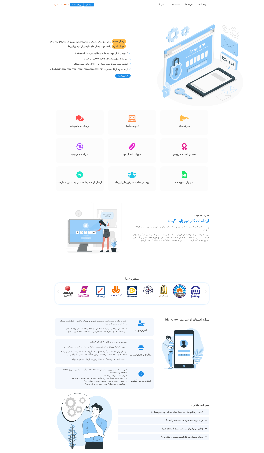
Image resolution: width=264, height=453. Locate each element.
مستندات (176, 4)
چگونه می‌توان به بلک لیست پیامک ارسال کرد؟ (182, 437)
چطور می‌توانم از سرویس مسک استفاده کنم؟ (182, 428)
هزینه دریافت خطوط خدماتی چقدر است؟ (184, 420)
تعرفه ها (189, 4)
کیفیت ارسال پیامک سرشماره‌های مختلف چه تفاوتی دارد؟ (177, 412)
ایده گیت (202, 4)
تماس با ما (161, 4)
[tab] (163, 412)
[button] (88, 4)
